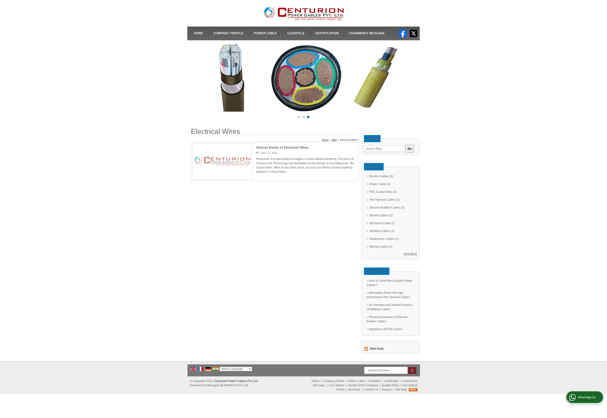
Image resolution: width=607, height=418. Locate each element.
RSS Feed (376, 348)
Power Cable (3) (380, 184)
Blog (334, 139)
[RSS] (413, 389)
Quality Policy (390, 385)
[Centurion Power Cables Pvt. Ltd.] (304, 14)
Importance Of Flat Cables (385, 329)
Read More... (279, 171)
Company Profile (229, 33)
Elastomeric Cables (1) (384, 239)
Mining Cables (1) (380, 246)
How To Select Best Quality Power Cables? (389, 283)
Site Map (401, 389)
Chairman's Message (367, 33)
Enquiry (387, 389)
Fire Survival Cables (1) (384, 199)
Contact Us (371, 389)
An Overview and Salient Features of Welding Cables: (390, 307)
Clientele (296, 33)
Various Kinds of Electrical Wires (282, 147)
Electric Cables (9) (381, 176)
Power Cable (265, 33)
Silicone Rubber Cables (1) (387, 207)
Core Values (336, 385)
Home (198, 33)
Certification (327, 33)
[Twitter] (413, 33)
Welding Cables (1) (381, 231)
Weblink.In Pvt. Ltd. (236, 385)
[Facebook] (403, 33)
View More (410, 253)
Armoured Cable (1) (382, 223)
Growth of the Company (363, 385)
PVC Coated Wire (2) (382, 192)
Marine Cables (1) (381, 215)
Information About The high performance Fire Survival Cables (388, 295)
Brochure (354, 389)
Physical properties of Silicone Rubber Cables (387, 319)
